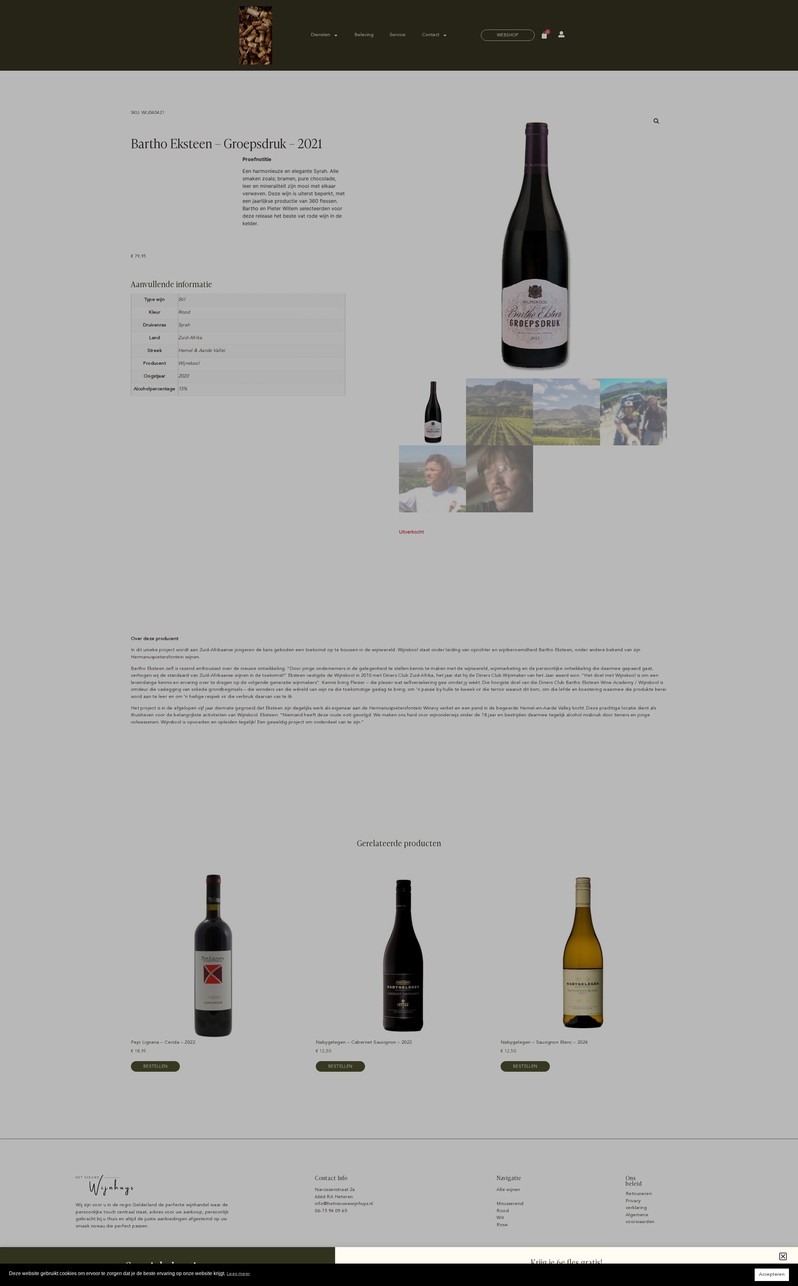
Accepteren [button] (772, 1274)
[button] (783, 1256)
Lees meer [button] (238, 1274)
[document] (399, 643)
